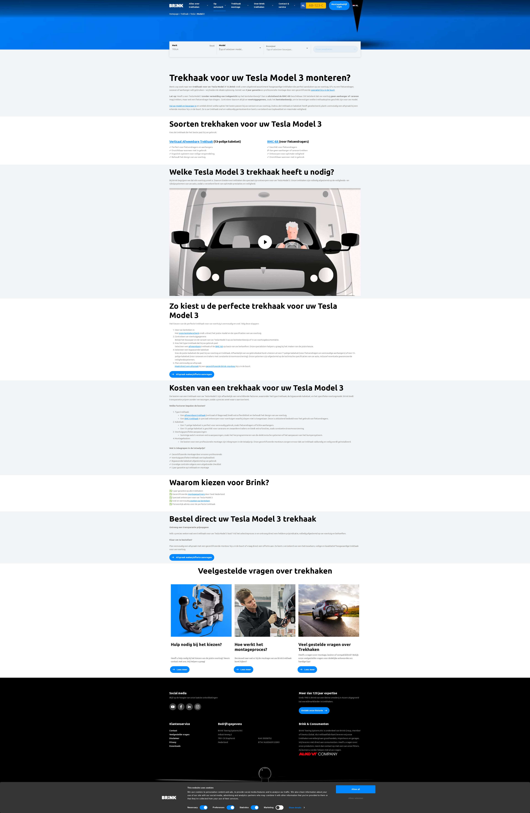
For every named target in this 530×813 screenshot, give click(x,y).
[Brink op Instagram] (198, 706)
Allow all (356, 789)
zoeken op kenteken (200, 501)
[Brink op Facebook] (182, 706)
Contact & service (284, 5)
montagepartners (196, 494)
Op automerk (218, 5)
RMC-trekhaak (191, 418)
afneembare (195, 346)
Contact (173, 730)
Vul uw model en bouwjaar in (182, 106)
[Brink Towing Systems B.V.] (176, 5)
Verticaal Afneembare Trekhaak (191, 141)
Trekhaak (184, 14)
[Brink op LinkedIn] (190, 706)
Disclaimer (174, 738)
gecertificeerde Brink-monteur (220, 366)
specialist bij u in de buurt (323, 90)
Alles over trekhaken (194, 5)
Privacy (172, 742)
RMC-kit (273, 141)
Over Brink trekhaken (259, 5)
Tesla (192, 14)
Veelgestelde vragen (179, 734)
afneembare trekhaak (195, 415)
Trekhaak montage (236, 5)
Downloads (174, 746)
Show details (295, 807)
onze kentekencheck (189, 333)
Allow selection (355, 798)
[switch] (230, 807)
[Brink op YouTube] (173, 706)
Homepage (174, 14)
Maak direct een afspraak (187, 366)
